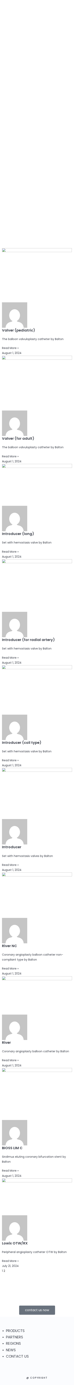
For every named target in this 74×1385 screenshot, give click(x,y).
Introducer (11, 846)
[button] (54, 121)
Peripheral (57, 40)
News (46, 73)
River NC (9, 945)
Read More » (10, 348)
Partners (49, 62)
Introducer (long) (18, 533)
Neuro (54, 45)
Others (54, 57)
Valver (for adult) (18, 438)
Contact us (52, 79)
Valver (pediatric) (18, 330)
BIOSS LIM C (12, 1147)
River (6, 1042)
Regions (48, 68)
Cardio (54, 51)
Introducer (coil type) (21, 742)
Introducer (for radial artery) (28, 639)
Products (50, 30)
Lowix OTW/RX (15, 1243)
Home (46, 24)
